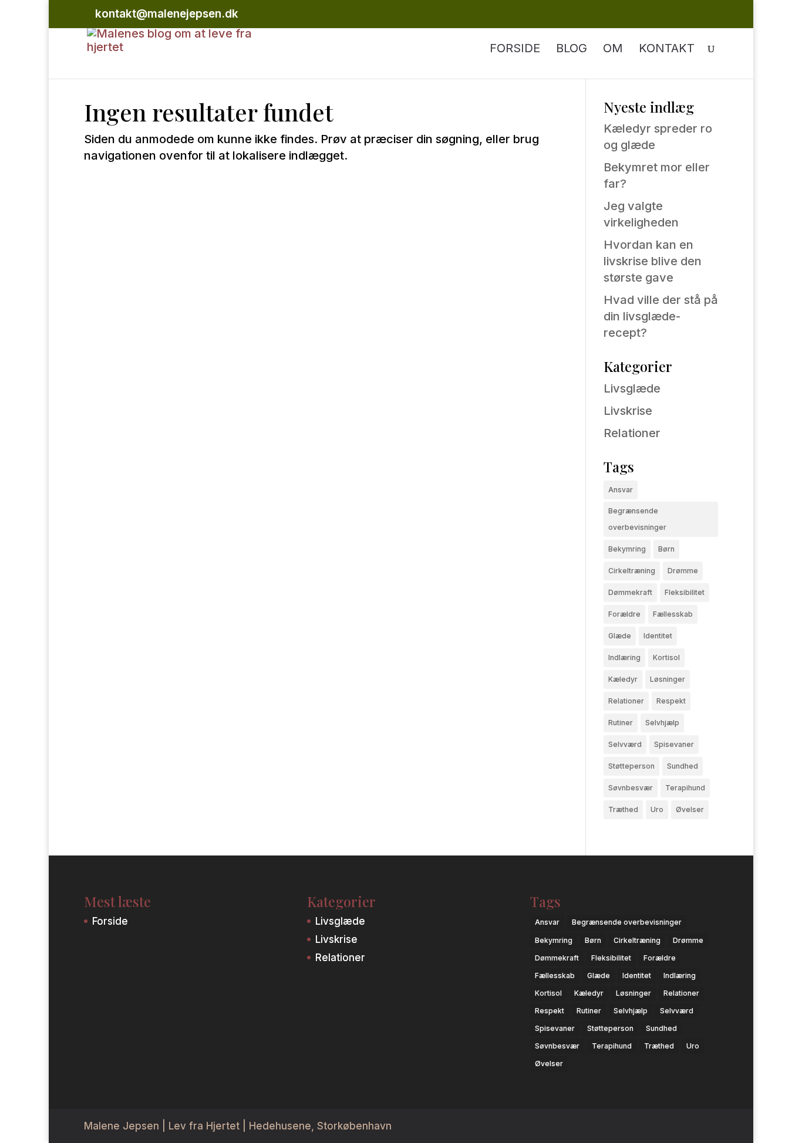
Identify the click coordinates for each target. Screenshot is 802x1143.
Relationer (632, 433)
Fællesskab (673, 614)
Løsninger (667, 679)
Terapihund (685, 787)
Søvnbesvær (630, 787)
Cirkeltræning (631, 570)
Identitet (657, 635)
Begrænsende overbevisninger (637, 519)
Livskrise (628, 411)
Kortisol (666, 657)
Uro (657, 809)
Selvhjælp (662, 722)
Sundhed (682, 766)
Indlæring (624, 657)
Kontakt (667, 49)
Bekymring (627, 549)
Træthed (623, 809)
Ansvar (620, 489)
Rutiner (620, 722)
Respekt (671, 700)
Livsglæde (632, 388)
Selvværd (625, 744)
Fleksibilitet (685, 592)
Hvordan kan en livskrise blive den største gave (653, 261)
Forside (515, 49)
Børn (666, 549)
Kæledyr (623, 679)
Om (613, 49)
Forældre (624, 614)
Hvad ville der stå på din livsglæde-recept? (661, 316)
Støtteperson (631, 766)
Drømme (683, 570)
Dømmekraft (630, 592)
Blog (571, 49)
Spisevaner (674, 744)
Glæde (619, 635)
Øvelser (690, 809)
